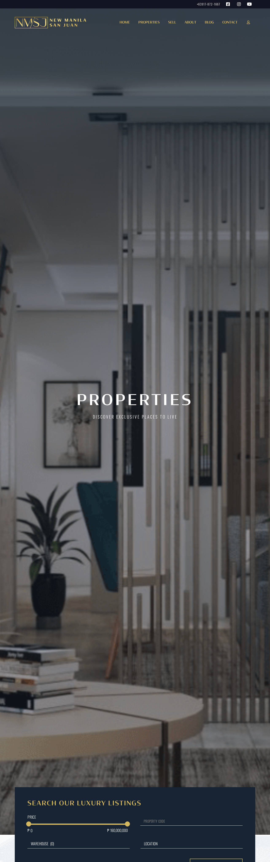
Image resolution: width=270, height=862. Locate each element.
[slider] (28, 823)
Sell (172, 22)
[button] (148, 24)
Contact (230, 22)
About (190, 22)
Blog (209, 22)
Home (125, 22)
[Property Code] (189, 824)
